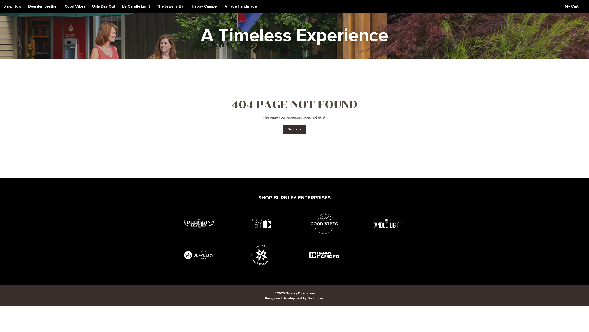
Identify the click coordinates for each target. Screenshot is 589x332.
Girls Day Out (103, 6)
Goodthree (315, 298)
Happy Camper (205, 6)
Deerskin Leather (43, 6)
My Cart (572, 6)
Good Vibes (75, 6)
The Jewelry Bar (171, 6)
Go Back (295, 129)
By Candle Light (136, 6)
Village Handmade (241, 6)
